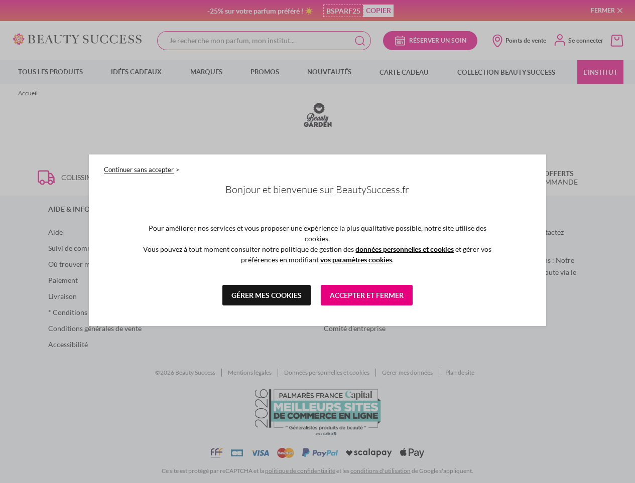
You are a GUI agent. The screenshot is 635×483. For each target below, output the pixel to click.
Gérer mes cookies (266, 295)
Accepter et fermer (367, 295)
